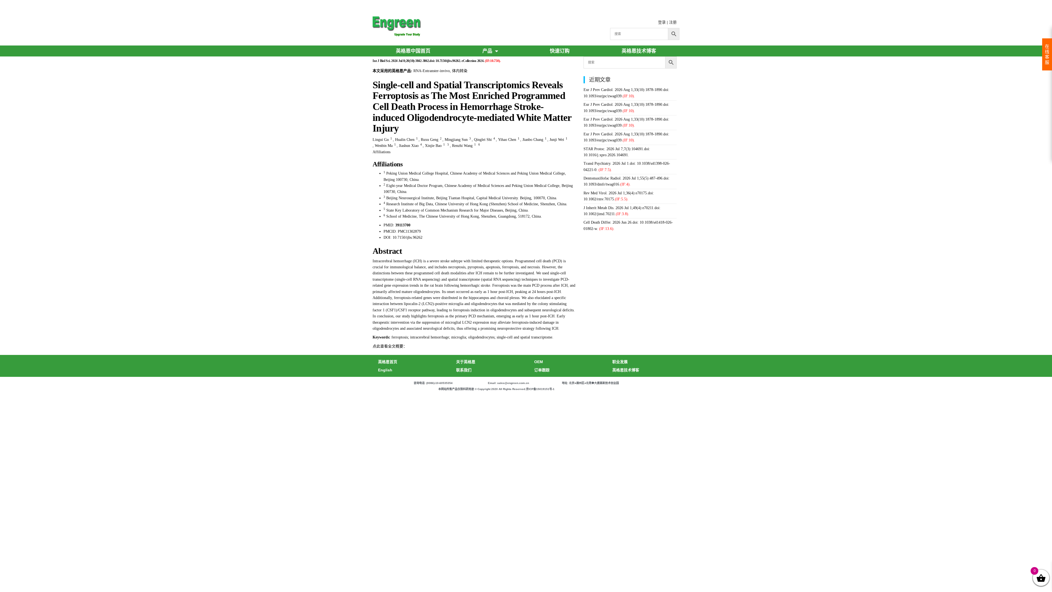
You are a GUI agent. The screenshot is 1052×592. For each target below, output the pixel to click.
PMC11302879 (409, 231)
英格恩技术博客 (639, 51)
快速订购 (560, 51)
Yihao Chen (507, 140)
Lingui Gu (381, 140)
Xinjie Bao (433, 146)
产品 (487, 51)
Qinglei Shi (483, 140)
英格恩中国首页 (413, 51)
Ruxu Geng (429, 140)
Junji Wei (557, 140)
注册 (673, 22)
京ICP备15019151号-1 (540, 389)
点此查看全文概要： (390, 346)
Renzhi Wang (462, 146)
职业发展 (620, 362)
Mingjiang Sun (456, 140)
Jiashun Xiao (409, 146)
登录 (662, 22)
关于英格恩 (465, 362)
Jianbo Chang (532, 140)
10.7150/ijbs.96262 (407, 237)
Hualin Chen (404, 140)
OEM (538, 362)
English (385, 370)
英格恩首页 (387, 362)
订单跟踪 (542, 370)
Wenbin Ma (384, 146)
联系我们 (463, 370)
